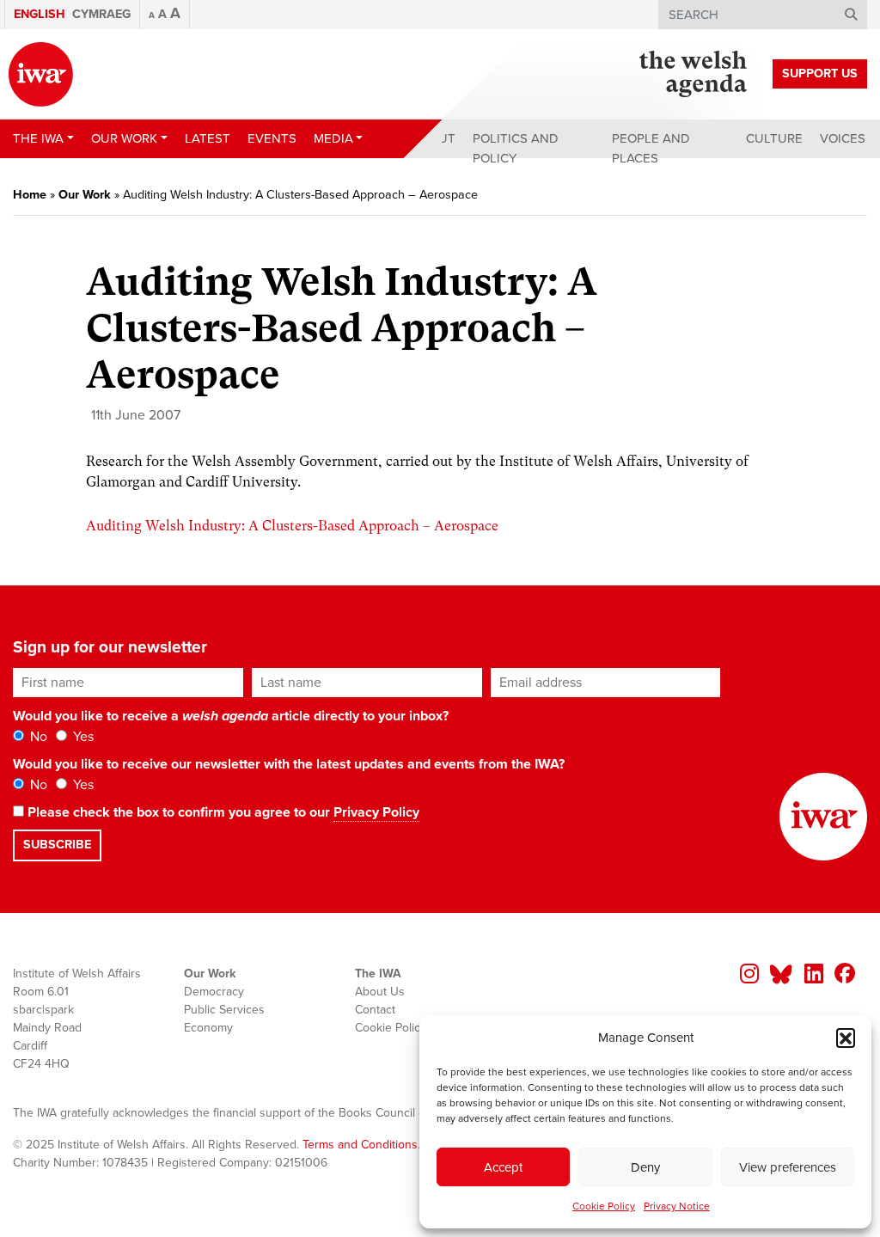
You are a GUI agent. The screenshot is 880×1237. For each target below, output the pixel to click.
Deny (645, 1167)
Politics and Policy (516, 148)
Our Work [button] (124, 138)
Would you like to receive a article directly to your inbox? (231, 716)
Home (29, 194)
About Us (380, 991)
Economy (208, 1027)
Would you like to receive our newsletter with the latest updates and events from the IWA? (289, 764)
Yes (82, 736)
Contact (375, 1009)
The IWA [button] (38, 138)
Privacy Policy (376, 812)
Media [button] (333, 138)
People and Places (651, 148)
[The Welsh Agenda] (693, 74)
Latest (207, 138)
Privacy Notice (677, 1206)
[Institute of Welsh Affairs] (41, 74)
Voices (842, 138)
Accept (503, 1167)
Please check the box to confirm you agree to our (221, 812)
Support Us (820, 73)
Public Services (224, 1009)
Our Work (84, 194)
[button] (845, 1037)
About (433, 138)
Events (272, 138)
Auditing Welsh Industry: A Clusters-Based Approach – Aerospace (292, 525)
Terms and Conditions (360, 1144)
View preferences (787, 1167)
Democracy (214, 991)
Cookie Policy (603, 1206)
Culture (774, 138)
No (37, 736)
